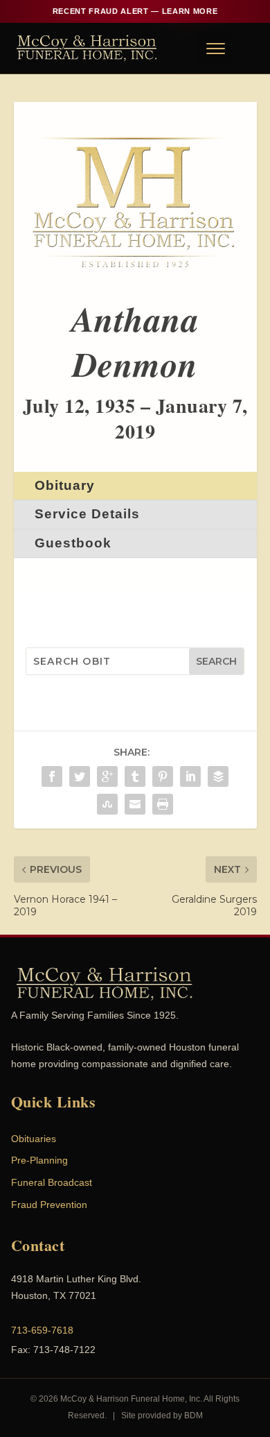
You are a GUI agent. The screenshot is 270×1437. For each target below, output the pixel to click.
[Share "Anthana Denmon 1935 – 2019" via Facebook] (52, 776)
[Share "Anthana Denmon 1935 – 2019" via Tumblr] (135, 776)
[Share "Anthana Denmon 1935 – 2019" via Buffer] (218, 776)
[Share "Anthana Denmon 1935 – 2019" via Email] (135, 804)
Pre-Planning (39, 1160)
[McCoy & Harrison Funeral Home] (86, 47)
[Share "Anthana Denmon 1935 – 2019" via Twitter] (79, 776)
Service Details (87, 514)
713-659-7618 (42, 1330)
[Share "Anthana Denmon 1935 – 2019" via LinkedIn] (190, 776)
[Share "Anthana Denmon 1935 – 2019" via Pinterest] (163, 776)
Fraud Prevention (49, 1204)
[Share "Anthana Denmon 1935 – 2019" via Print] (163, 804)
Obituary (65, 485)
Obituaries (33, 1138)
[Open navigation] (214, 48)
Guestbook (73, 543)
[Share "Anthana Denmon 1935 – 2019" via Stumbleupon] (107, 804)
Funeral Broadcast (51, 1182)
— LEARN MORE (135, 11)
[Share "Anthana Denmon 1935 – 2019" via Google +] (107, 776)
